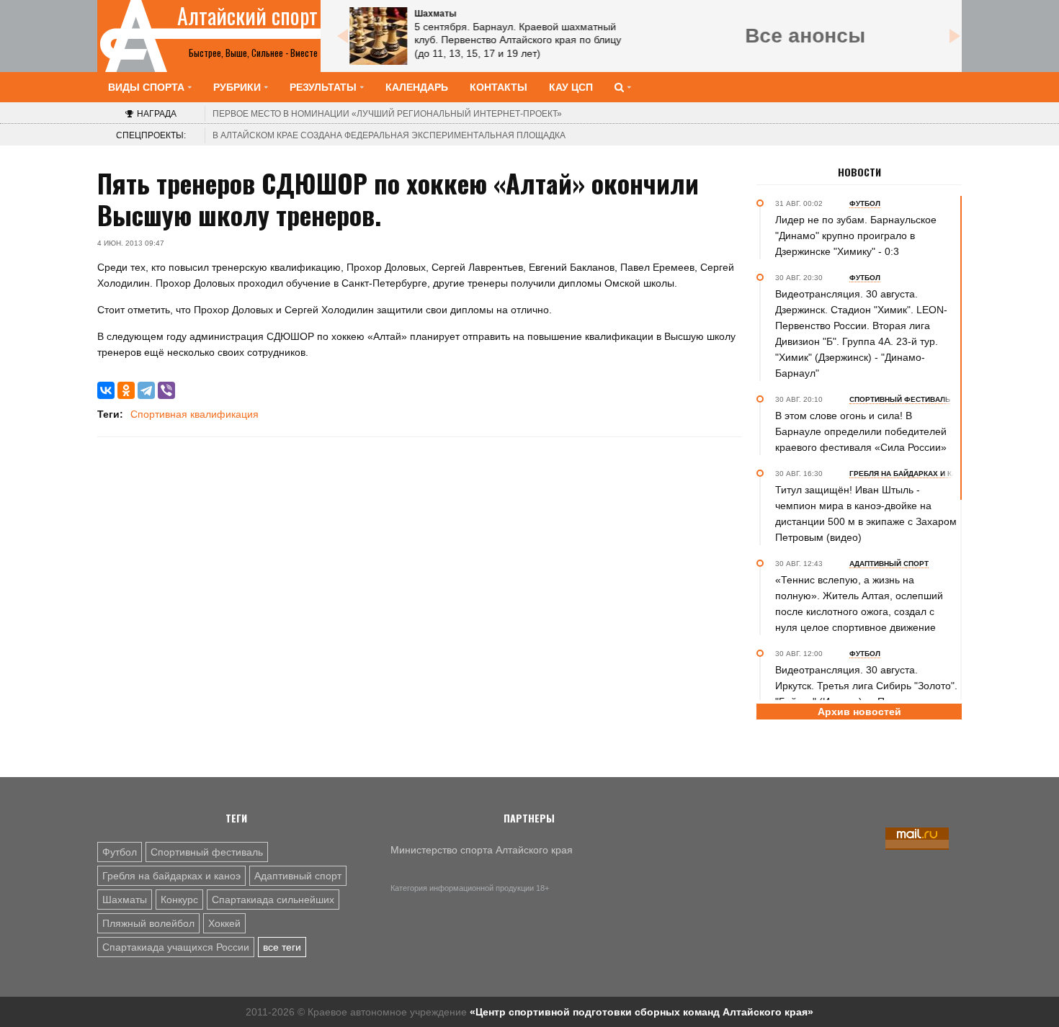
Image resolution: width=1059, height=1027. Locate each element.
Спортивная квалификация (194, 414)
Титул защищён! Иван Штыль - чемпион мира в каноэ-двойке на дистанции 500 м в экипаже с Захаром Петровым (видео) (866, 513)
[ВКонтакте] (106, 390)
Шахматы (124, 899)
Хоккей (224, 923)
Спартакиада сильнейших (273, 899)
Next (954, 36)
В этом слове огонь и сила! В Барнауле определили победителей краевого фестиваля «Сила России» (861, 431)
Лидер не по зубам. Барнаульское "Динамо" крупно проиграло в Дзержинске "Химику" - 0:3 (856, 235)
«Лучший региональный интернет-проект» (387, 114)
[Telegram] (146, 390)
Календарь (416, 87)
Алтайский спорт (247, 16)
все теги (282, 947)
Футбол (119, 852)
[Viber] (166, 390)
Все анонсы (805, 35)
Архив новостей (859, 711)
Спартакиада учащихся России (175, 947)
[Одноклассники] (126, 390)
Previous (342, 36)
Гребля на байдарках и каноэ (171, 876)
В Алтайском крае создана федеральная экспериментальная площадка (389, 135)
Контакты (498, 87)
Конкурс (179, 899)
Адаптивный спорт (297, 876)
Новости (859, 172)
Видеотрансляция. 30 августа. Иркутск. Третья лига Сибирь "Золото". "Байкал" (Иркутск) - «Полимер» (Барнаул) (866, 693)
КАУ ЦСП (571, 87)
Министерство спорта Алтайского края (481, 850)
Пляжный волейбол (148, 923)
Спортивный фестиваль (207, 852)
